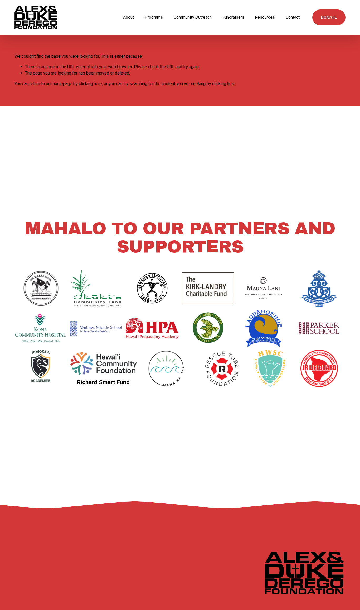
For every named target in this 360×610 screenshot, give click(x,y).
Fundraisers (233, 17)
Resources (265, 17)
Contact (293, 17)
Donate (329, 17)
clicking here (90, 83)
